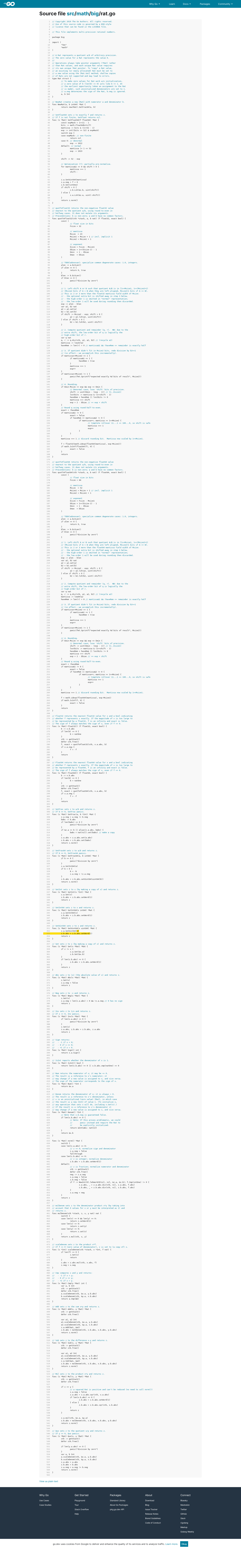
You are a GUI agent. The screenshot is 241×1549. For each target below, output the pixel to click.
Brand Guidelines (153, 1518)
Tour (77, 1505)
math (82, 13)
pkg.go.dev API (117, 1509)
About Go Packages (119, 1505)
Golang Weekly (187, 1531)
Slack (182, 1518)
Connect (185, 1495)
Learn (172, 4)
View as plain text (48, 1481)
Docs (187, 4)
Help (77, 1514)
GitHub (183, 1514)
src (70, 13)
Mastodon (185, 1505)
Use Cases (44, 1500)
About (148, 1495)
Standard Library (117, 1500)
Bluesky (184, 1500)
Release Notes (151, 1514)
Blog (147, 1505)
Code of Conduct (153, 1523)
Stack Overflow (82, 1509)
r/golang (184, 1523)
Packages (205, 4)
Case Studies (45, 1505)
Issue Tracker (151, 1509)
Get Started (81, 1495)
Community (226, 4)
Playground (80, 1500)
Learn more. (171, 1544)
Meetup (183, 1527)
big (95, 13)
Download (149, 1500)
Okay (184, 1544)
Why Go (155, 4)
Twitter (183, 1509)
